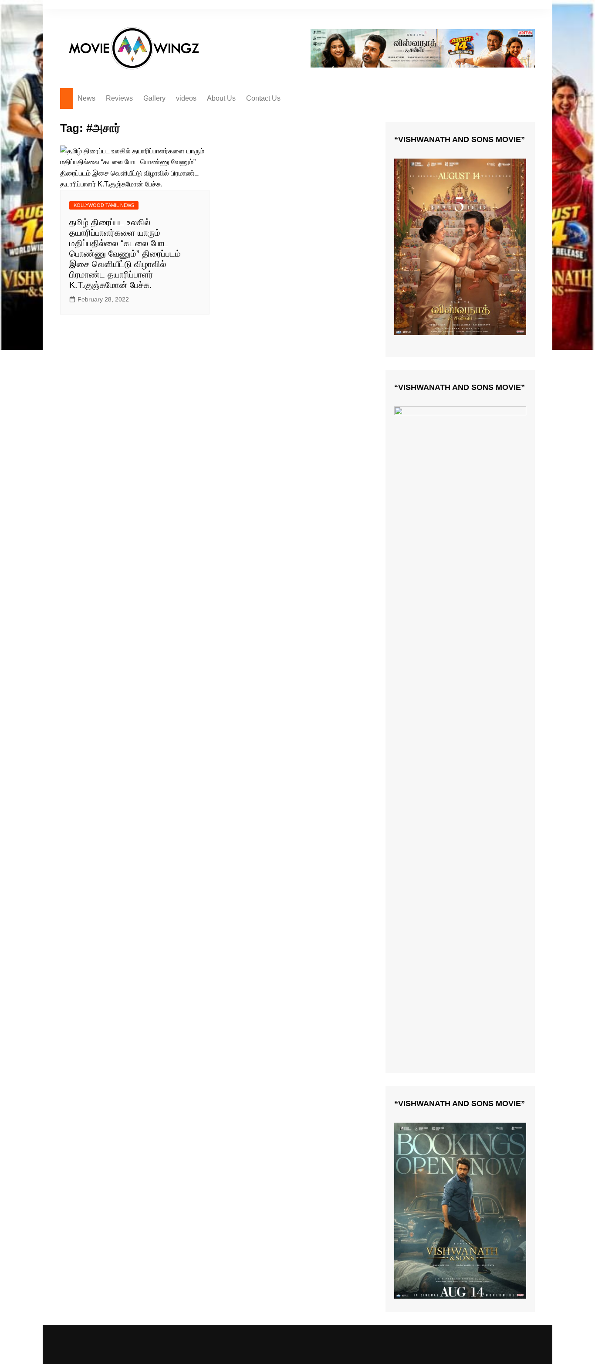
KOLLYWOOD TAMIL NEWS (104, 205)
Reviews (119, 98)
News (86, 98)
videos (186, 98)
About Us (221, 98)
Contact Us (263, 98)
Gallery (154, 98)
